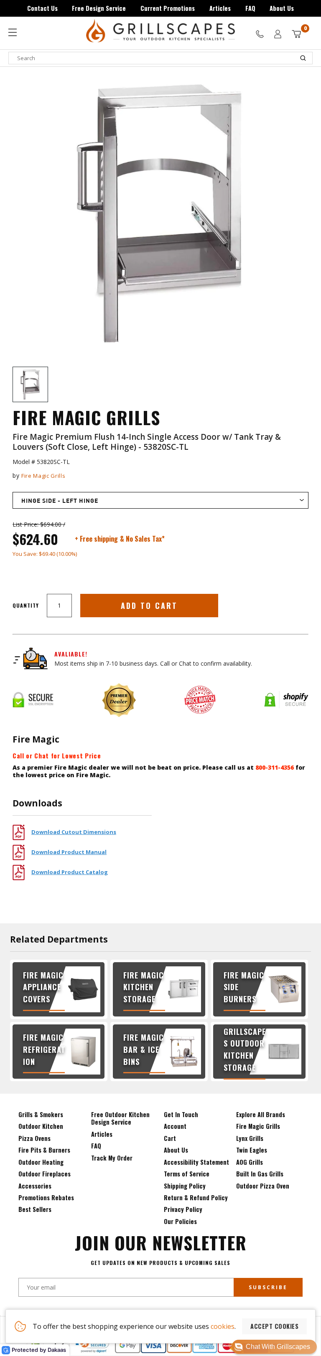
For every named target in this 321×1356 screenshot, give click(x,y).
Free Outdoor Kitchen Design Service (120, 1118)
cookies (222, 1326)
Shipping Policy (185, 1185)
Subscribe (268, 1287)
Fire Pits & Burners (44, 1150)
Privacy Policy (183, 1209)
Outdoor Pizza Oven (262, 1185)
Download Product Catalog (69, 872)
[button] (274, 1347)
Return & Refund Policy (196, 1197)
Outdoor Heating (41, 1162)
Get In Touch (181, 1114)
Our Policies (180, 1221)
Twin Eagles (251, 1150)
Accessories (34, 1185)
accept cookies (274, 1326)
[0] (296, 34)
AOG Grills (249, 1162)
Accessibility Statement (196, 1162)
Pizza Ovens (34, 1138)
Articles (220, 8)
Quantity (26, 605)
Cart (170, 1138)
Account (175, 1126)
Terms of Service (186, 1173)
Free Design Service (99, 8)
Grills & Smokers (40, 1114)
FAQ (250, 8)
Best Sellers (34, 1209)
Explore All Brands (260, 1114)
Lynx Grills (249, 1138)
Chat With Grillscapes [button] (278, 1346)
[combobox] (160, 58)
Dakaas (57, 1350)
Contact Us (42, 8)
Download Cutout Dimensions (73, 832)
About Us (282, 8)
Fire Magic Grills (43, 475)
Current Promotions (167, 8)
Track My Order (111, 1157)
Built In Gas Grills (259, 1173)
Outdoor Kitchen (40, 1126)
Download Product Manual (69, 852)
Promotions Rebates (46, 1197)
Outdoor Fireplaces (44, 1173)
